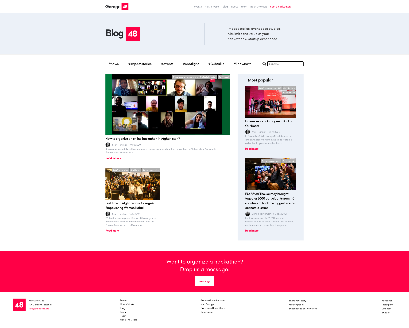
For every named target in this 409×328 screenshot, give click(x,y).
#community (289, 92)
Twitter (386, 312)
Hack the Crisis (258, 6)
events (198, 6)
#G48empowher (120, 170)
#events (167, 64)
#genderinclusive (151, 170)
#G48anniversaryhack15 (270, 88)
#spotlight (191, 64)
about (234, 6)
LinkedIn (386, 308)
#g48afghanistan (208, 77)
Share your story (297, 300)
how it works (212, 6)
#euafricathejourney (271, 161)
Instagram (387, 304)
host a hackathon (280, 6)
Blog (225, 6)
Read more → (113, 158)
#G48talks (216, 64)
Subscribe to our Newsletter (303, 308)
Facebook (387, 300)
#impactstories (140, 64)
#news (114, 64)
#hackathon (289, 88)
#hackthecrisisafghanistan (185, 77)
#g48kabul (224, 77)
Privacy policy (296, 304)
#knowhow (242, 64)
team (244, 6)
